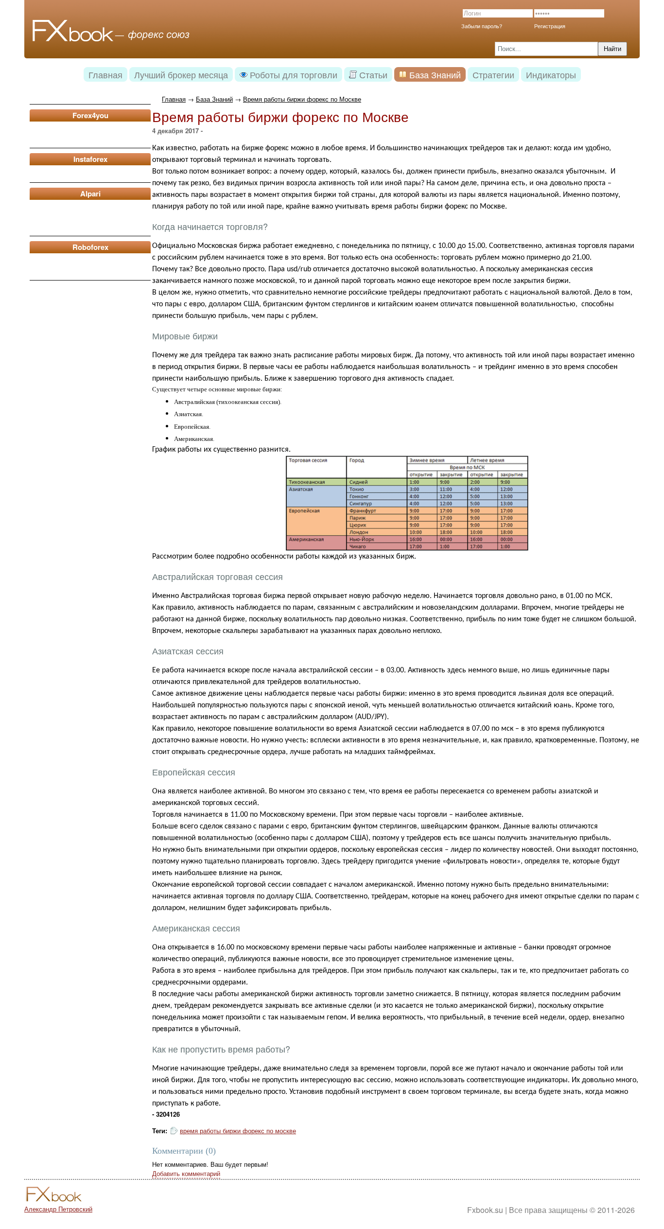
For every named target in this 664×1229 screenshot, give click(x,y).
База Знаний (214, 99)
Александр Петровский (58, 1208)
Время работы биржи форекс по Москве (302, 99)
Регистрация (549, 26)
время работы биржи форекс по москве (238, 1130)
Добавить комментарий (186, 1173)
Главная (174, 99)
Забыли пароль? (481, 26)
